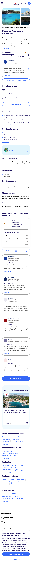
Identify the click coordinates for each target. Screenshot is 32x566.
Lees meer (5, 48)
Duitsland (13, 467)
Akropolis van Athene (9, 455)
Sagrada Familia (7, 498)
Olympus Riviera (17, 441)
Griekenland (13, 27)
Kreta (4, 482)
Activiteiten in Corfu (23, 27)
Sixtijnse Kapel (7, 496)
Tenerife (11, 480)
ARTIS (14, 494)
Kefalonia (16, 439)
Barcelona (20, 480)
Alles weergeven (16, 104)
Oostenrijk (5, 465)
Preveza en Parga (8, 437)
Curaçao (22, 465)
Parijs (11, 482)
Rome (4, 480)
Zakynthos (5, 441)
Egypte (16, 470)
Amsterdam (22, 484)
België (14, 465)
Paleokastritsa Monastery (10, 453)
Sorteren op (9, 251)
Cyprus (4, 467)
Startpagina (5, 27)
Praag (13, 484)
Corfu (11, 149)
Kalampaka (6, 439)
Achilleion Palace (7, 451)
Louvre (17, 496)
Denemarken (6, 470)
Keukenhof (5, 494)
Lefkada (19, 437)
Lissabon (5, 484)
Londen (18, 482)
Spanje (23, 470)
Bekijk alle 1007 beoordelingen (16, 80)
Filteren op (24, 251)
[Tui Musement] (16, 3)
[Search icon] (22, 3)
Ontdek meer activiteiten (17, 151)
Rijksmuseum (20, 498)
